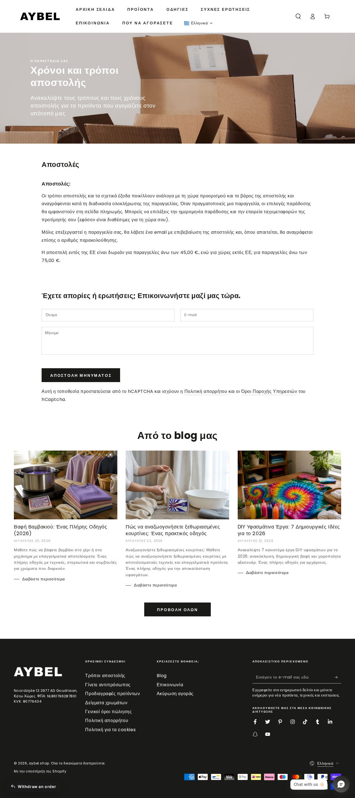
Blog (162, 675)
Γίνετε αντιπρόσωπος (107, 685)
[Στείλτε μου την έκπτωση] (338, 677)
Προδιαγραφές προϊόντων (112, 693)
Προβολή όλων (177, 610)
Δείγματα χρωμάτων (106, 703)
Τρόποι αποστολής (105, 675)
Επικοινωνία (170, 685)
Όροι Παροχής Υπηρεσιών (269, 391)
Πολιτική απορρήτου (205, 391)
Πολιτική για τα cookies (110, 729)
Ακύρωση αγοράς (175, 693)
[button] (198, 23)
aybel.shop (39, 763)
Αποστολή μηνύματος (80, 375)
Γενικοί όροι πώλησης (108, 711)
